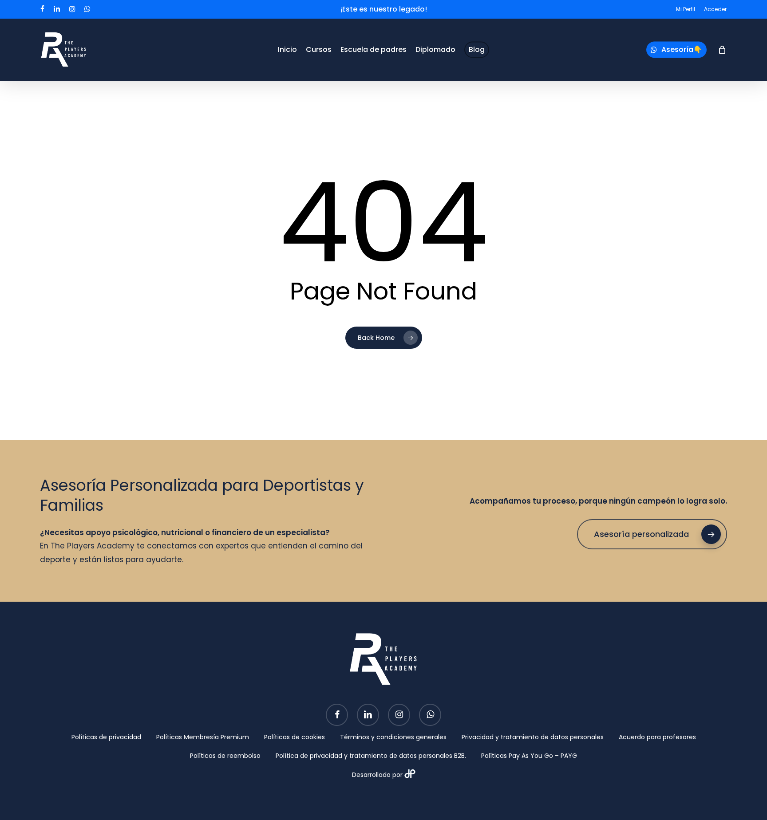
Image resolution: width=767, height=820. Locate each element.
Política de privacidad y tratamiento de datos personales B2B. (371, 755)
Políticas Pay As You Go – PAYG (529, 755)
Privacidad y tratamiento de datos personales (533, 737)
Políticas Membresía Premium (202, 737)
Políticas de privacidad (106, 737)
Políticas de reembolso (225, 755)
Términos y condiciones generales (393, 737)
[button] (652, 534)
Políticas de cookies (294, 737)
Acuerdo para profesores (657, 737)
